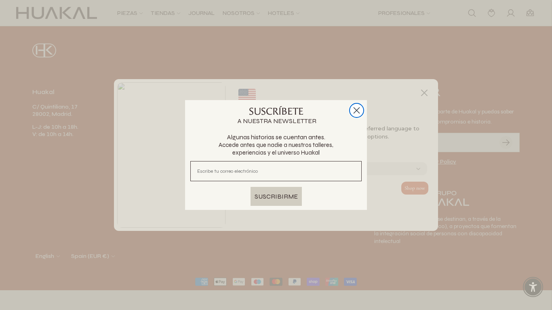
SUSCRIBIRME (276, 196)
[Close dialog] (357, 110)
